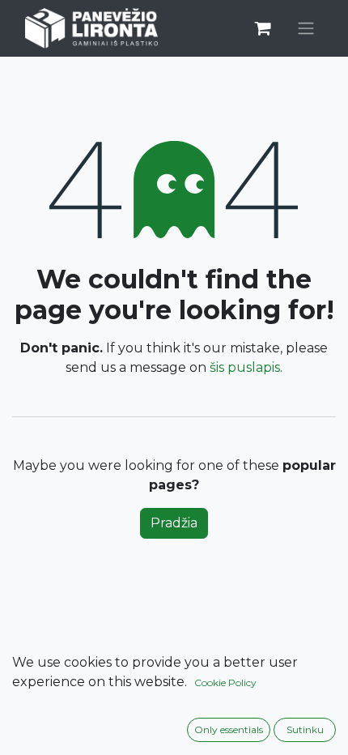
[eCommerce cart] (262, 28)
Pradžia (174, 523)
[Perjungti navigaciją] (306, 28)
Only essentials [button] (228, 729)
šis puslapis (245, 367)
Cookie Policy (225, 682)
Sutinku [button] (305, 729)
